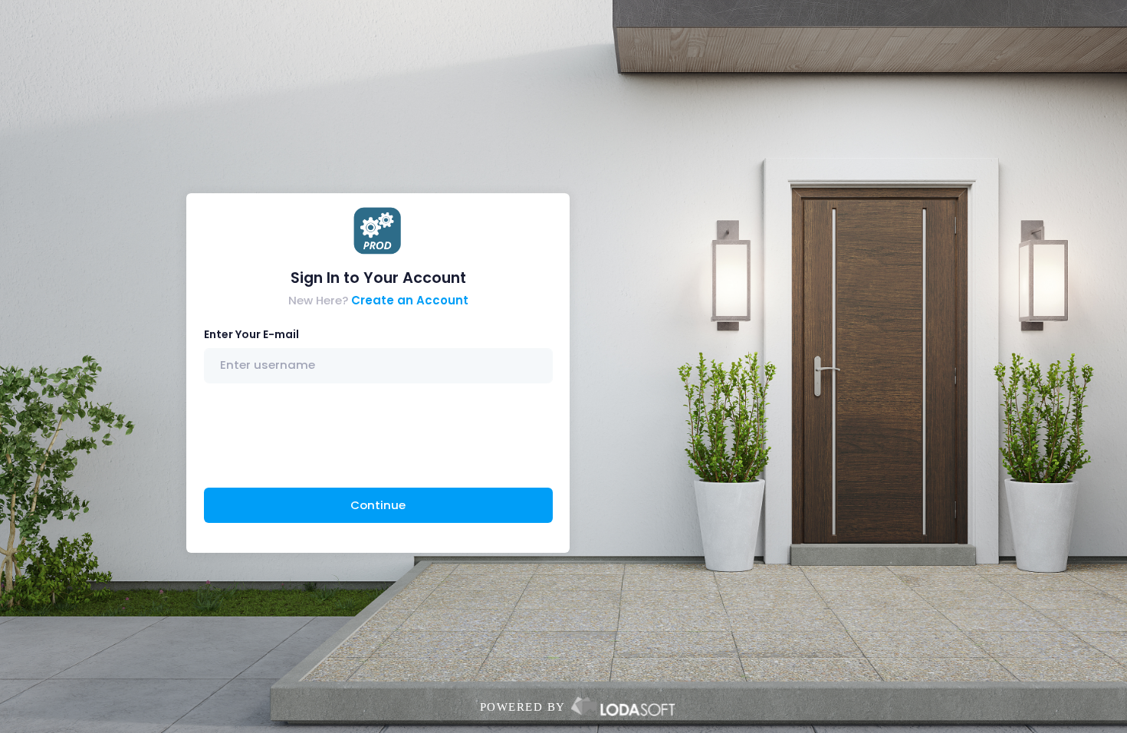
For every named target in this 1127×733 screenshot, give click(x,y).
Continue (378, 505)
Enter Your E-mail (251, 334)
